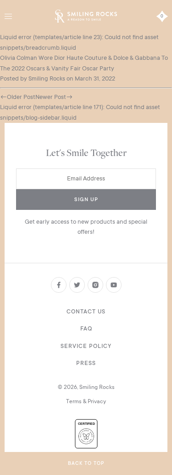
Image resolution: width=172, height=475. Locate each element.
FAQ (86, 328)
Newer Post (50, 96)
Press (86, 363)
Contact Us (86, 311)
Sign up (86, 200)
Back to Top (86, 463)
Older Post (21, 96)
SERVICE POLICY (86, 346)
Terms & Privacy (86, 401)
